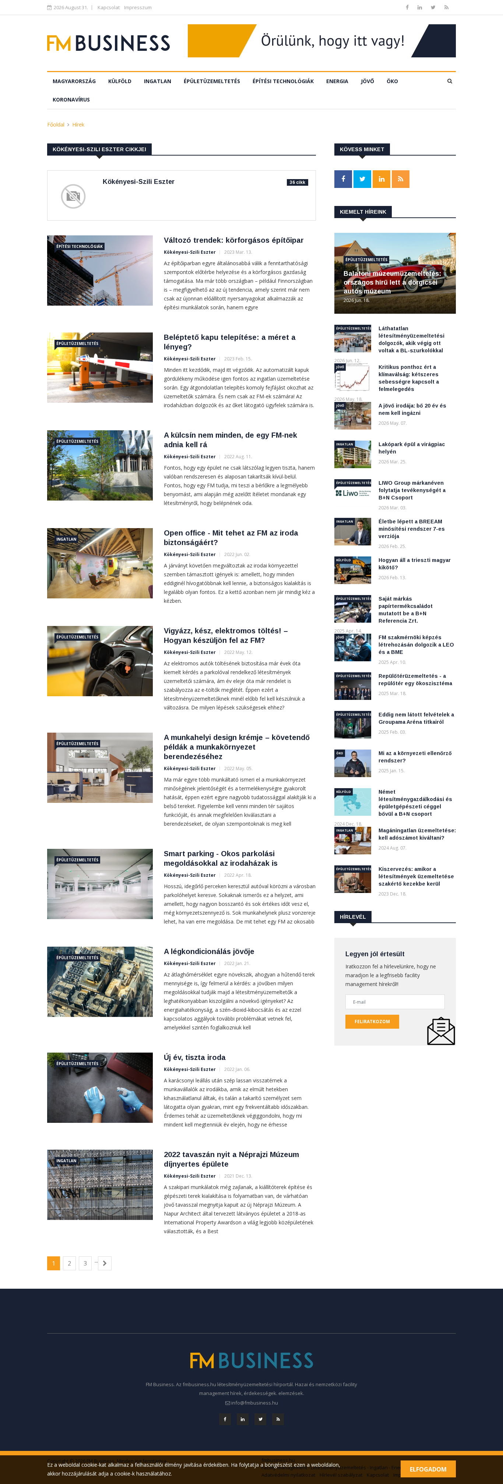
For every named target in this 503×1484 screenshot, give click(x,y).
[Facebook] (408, 7)
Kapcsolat (109, 7)
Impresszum (138, 7)
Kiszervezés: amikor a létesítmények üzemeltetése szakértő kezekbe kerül (416, 876)
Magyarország (74, 81)
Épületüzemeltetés (212, 81)
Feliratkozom (372, 1021)
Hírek (78, 124)
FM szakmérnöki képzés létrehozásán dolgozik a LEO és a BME (416, 644)
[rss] (446, 7)
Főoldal (55, 124)
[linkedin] (420, 7)
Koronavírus (71, 99)
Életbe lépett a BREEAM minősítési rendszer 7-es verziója (412, 529)
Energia (337, 81)
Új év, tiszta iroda (195, 1057)
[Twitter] (434, 7)
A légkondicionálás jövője (209, 951)
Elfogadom (428, 1469)
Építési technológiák (283, 81)
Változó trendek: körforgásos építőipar (234, 240)
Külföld (119, 81)
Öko (392, 81)
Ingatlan (157, 81)
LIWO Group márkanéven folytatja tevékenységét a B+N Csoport (412, 490)
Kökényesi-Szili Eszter (190, 252)
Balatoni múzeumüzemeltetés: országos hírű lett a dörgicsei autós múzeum (392, 282)
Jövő (367, 81)
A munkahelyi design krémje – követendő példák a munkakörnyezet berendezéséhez (237, 747)
